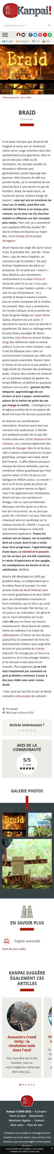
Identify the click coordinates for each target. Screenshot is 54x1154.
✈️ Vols (36, 41)
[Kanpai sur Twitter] (35, 35)
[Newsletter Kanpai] (23, 35)
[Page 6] (33, 1084)
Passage (21, 448)
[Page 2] (23, 1084)
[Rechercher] (50, 25)
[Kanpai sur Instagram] (40, 35)
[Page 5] (31, 1084)
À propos (40, 1111)
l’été (31, 608)
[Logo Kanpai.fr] (27, 10)
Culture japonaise (10, 97)
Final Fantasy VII (18, 236)
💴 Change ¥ (22, 41)
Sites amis (17, 1125)
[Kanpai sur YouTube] (45, 35)
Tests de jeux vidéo (14, 949)
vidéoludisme (10, 635)
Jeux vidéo (26, 97)
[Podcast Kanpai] (50, 35)
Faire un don (17, 1115)
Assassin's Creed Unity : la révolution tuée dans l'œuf (22, 1043)
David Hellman (33, 590)
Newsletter (36, 1115)
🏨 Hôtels (47, 41)
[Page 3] (25, 1084)
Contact (39, 1120)
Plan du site (34, 1125)
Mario (40, 333)
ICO (27, 439)
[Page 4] (28, 1084)
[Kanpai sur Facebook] (30, 35)
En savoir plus (33, 1151)
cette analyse (23, 696)
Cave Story (21, 337)
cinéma (39, 648)
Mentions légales (20, 1120)
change (11, 405)
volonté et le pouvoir (35, 551)
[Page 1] (20, 1084)
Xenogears (8, 240)
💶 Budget (7, 41)
